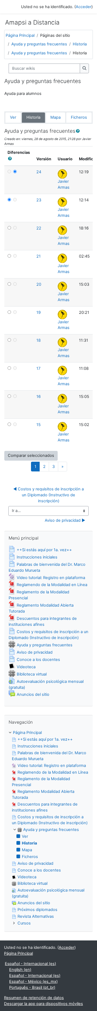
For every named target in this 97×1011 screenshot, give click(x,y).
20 (38, 284)
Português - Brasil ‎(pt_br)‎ (32, 987)
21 (38, 256)
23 (38, 200)
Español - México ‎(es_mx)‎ (33, 981)
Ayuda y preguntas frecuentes (39, 44)
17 (38, 368)
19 (38, 312)
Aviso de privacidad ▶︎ (65, 520)
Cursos (24, 923)
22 (38, 228)
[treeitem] (48, 828)
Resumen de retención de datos (34, 997)
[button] (78, 131)
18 (38, 340)
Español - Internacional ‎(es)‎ (30, 963)
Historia (80, 44)
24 (38, 171)
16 (38, 396)
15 (38, 424)
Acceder (83, 6)
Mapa (55, 117)
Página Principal (20, 35)
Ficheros (79, 117)
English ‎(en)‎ (20, 969)
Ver (13, 117)
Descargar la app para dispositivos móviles (43, 1003)
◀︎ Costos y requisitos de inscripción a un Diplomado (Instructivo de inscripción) (49, 495)
